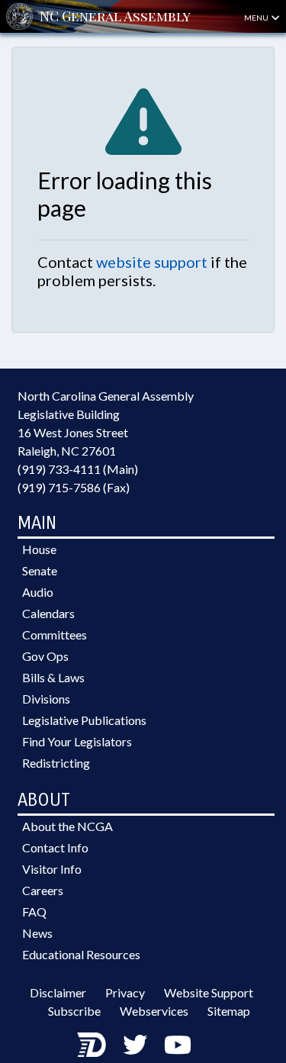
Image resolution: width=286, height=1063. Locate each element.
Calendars (48, 613)
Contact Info (55, 847)
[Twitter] (135, 1044)
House (39, 549)
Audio (37, 592)
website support (151, 262)
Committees (54, 634)
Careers (42, 890)
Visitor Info (52, 869)
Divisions (46, 698)
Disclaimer (58, 992)
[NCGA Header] (115, 16)
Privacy (125, 992)
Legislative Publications (84, 720)
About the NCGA (67, 826)
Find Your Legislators (77, 741)
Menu (257, 17)
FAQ (34, 911)
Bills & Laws (53, 677)
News (37, 933)
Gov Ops (45, 656)
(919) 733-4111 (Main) (78, 469)
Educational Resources (81, 954)
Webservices (154, 1010)
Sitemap (228, 1010)
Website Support (208, 992)
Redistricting (56, 762)
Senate (39, 570)
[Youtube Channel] (178, 1044)
